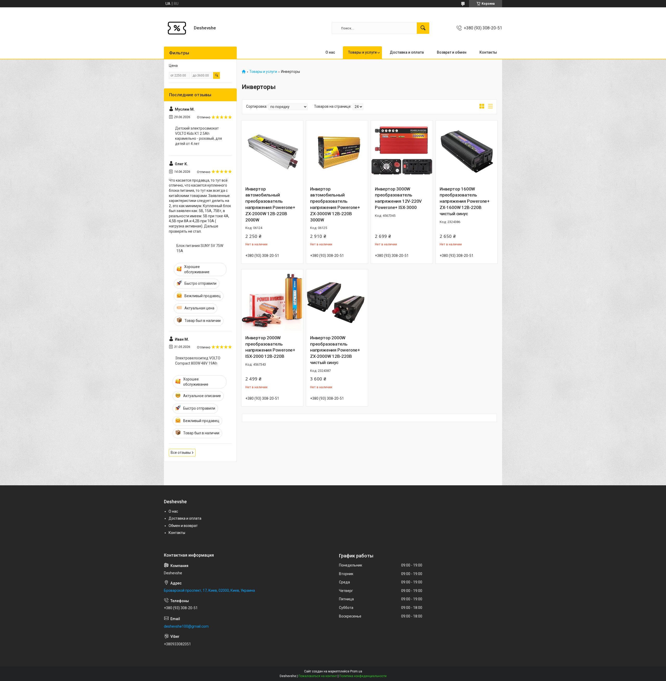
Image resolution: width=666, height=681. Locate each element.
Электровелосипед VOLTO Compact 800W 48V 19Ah (197, 360)
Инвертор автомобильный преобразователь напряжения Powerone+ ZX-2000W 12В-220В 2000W (270, 204)
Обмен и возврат (183, 526)
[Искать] (423, 28)
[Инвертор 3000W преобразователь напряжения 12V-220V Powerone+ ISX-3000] (402, 151)
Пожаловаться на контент (317, 676)
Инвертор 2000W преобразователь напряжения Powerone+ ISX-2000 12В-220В (270, 347)
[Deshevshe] (177, 28)
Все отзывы (181, 452)
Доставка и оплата (407, 52)
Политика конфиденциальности (363, 676)
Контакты (488, 52)
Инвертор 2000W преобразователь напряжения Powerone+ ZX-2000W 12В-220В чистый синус (335, 350)
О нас (330, 52)
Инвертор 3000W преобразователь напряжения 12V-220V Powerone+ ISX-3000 (398, 198)
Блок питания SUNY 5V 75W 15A (199, 248)
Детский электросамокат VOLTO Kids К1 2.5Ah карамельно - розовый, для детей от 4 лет (198, 136)
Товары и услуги (362, 52)
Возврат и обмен (451, 52)
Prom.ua (356, 671)
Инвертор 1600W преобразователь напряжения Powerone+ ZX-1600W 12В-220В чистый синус (465, 201)
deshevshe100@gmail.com (186, 626)
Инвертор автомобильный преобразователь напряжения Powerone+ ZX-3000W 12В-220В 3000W (335, 204)
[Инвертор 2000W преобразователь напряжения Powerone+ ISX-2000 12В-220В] (272, 300)
